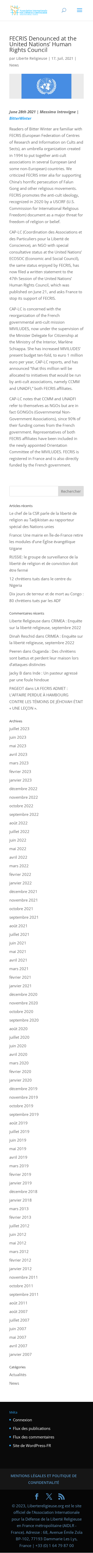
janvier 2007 (20, 1354)
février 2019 (20, 1174)
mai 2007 (17, 1337)
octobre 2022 (21, 805)
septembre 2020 (24, 1020)
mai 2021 (17, 951)
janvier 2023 (20, 780)
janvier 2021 (20, 985)
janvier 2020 (20, 1080)
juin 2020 (17, 1045)
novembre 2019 (23, 1097)
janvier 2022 (20, 882)
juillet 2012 (19, 1225)
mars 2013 (19, 1208)
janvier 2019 (20, 1182)
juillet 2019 (19, 1131)
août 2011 (18, 1302)
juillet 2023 (19, 728)
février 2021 (20, 977)
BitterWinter (20, 118)
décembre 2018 (23, 1191)
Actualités (17, 1374)
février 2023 (20, 771)
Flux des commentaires (33, 1436)
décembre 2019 (23, 1088)
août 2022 (18, 822)
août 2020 (18, 1028)
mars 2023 (19, 762)
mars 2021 (19, 968)
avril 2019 (18, 1157)
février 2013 (20, 1217)
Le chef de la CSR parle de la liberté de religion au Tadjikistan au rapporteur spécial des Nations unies (43, 520)
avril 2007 (18, 1345)
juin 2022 (17, 840)
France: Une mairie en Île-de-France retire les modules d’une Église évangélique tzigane (46, 541)
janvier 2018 (20, 1200)
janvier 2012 (20, 1268)
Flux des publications (31, 1428)
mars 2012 (19, 1251)
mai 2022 (17, 848)
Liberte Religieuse (31, 58)
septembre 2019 (24, 1114)
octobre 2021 (21, 908)
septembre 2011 (24, 1294)
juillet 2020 (19, 1037)
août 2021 (18, 925)
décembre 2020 (23, 994)
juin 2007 (17, 1328)
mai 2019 (17, 1148)
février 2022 (20, 874)
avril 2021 (18, 960)
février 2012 (20, 1260)
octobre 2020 (21, 1011)
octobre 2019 (21, 1105)
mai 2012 (17, 1242)
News (14, 65)
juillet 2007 (19, 1320)
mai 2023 (17, 745)
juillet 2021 (19, 934)
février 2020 (20, 1071)
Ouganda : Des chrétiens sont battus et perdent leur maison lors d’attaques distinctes (44, 658)
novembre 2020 (23, 1002)
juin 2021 (17, 942)
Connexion (22, 1419)
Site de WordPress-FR (32, 1445)
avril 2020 (18, 1054)
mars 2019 (19, 1165)
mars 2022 (19, 865)
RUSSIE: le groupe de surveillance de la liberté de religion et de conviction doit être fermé (43, 563)
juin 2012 (17, 1234)
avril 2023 (18, 754)
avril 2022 (18, 857)
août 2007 (18, 1311)
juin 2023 (17, 737)
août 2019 (18, 1122)
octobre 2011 (21, 1285)
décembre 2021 (23, 891)
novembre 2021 (23, 900)
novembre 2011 (23, 1277)
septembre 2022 (24, 814)
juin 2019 (17, 1140)
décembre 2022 (23, 788)
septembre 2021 (24, 917)
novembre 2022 (23, 797)
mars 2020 (19, 1062)
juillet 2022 (19, 831)
